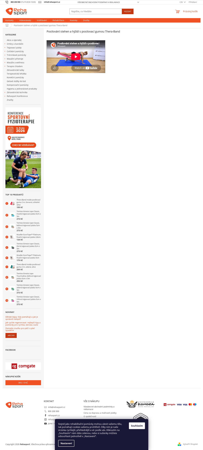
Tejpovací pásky (14, 47)
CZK (181, 2)
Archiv (11, 335)
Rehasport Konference (17, 96)
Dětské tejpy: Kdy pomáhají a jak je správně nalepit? (21, 318)
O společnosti (90, 416)
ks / (23, 382)
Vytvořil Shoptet (190, 444)
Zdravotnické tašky (15, 70)
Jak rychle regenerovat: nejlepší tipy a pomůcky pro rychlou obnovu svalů (22, 324)
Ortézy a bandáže (15, 44)
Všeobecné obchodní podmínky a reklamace (99, 2)
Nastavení (66, 443)
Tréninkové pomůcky (16, 55)
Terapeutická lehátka (16, 73)
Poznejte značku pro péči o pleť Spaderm (20, 329)
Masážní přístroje (15, 58)
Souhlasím (137, 425)
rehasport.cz (54, 415)
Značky (10, 100)
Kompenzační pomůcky (17, 85)
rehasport (52, 419)
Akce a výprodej (14, 40)
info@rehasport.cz (56, 407)
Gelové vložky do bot (16, 81)
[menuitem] (9, 20)
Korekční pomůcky (15, 77)
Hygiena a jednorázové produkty (22, 88)
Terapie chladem (15, 66)
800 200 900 (53, 411)
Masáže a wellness (15, 62)
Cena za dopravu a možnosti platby (100, 413)
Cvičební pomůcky (15, 51)
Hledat (127, 11)
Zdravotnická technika (17, 92)
